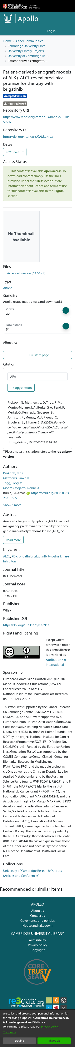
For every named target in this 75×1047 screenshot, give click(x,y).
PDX (14, 556)
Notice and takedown (37, 925)
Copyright (38, 950)
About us (37, 910)
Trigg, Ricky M (12, 483)
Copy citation (22, 388)
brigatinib (25, 556)
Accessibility (37, 940)
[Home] (21, 6)
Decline (19, 1040)
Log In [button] (51, 31)
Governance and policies (37, 920)
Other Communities (29, 41)
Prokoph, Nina (13, 473)
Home (7, 41)
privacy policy (49, 1026)
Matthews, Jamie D (16, 478)
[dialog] (37, 1028)
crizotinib (40, 556)
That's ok (54, 1040)
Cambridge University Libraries (28, 46)
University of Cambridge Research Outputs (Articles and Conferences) (28, 56)
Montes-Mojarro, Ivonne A (21, 488)
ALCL (6, 556)
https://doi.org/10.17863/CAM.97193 (28, 136)
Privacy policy (37, 945)
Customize (9, 1032)
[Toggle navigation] (66, 31)
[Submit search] (37, 30)
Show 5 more (12, 505)
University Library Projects (26, 51)
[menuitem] (43, 30)
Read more (13, 540)
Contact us (37, 915)
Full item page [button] (39, 355)
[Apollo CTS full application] (37, 987)
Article (7, 288)
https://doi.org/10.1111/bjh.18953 (26, 625)
